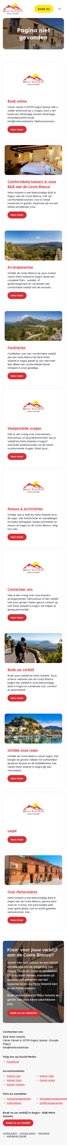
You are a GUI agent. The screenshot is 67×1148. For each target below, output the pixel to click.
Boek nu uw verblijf (18, 1122)
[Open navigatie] (59, 9)
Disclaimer (44, 1133)
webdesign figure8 (16, 1136)
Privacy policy (27, 1133)
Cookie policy (10, 1133)
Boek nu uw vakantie (23, 1013)
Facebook (13, 1061)
